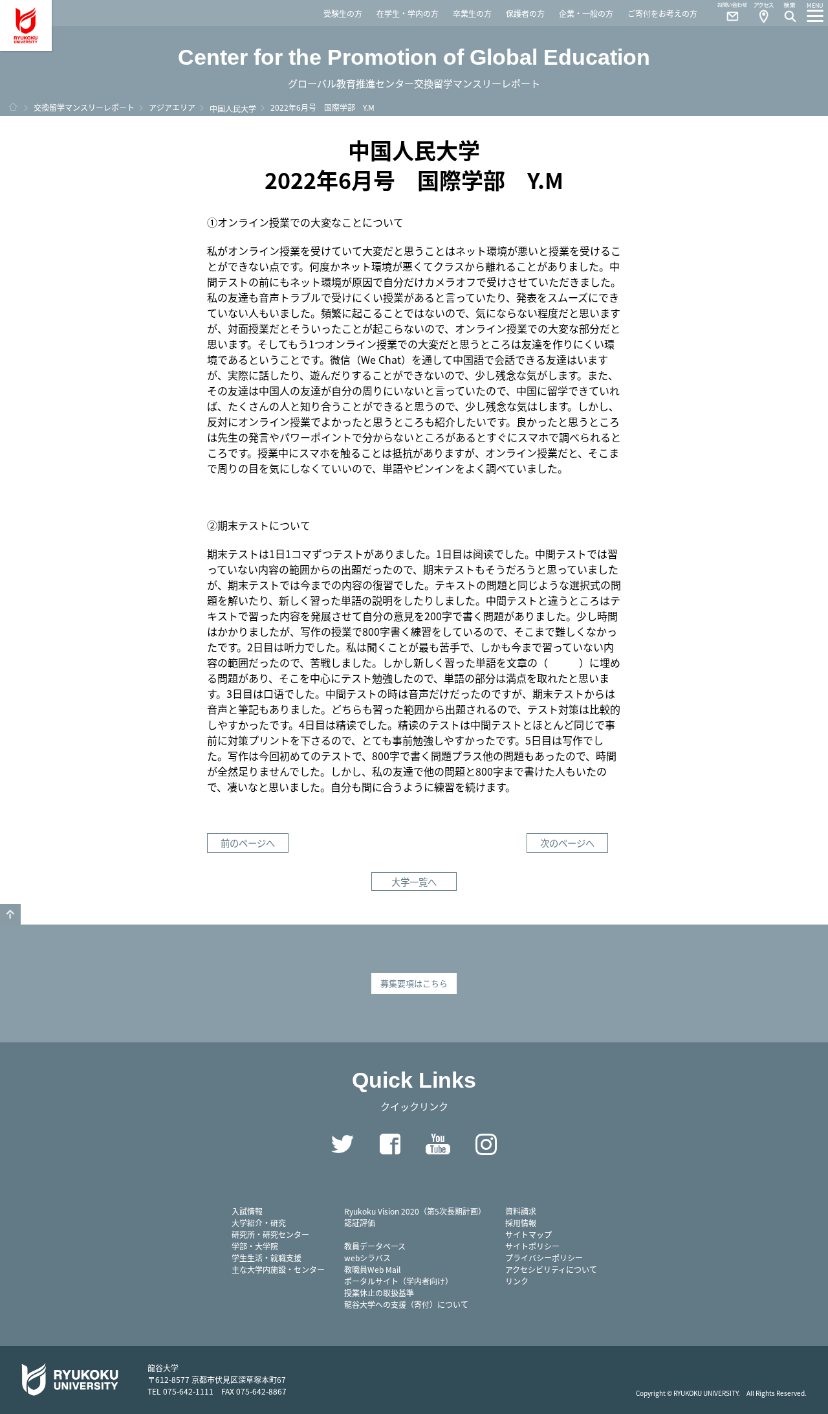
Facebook (390, 1144)
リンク (516, 1280)
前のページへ (248, 842)
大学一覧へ (414, 881)
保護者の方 (525, 13)
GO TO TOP (10, 914)
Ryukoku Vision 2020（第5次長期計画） (415, 1211)
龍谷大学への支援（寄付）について (406, 1304)
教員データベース (375, 1245)
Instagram (486, 1144)
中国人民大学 (233, 108)
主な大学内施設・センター (278, 1269)
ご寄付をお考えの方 (662, 13)
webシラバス (367, 1257)
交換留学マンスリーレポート (84, 107)
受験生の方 (342, 13)
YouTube (438, 1144)
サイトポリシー (532, 1245)
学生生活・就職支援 (266, 1257)
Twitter (342, 1144)
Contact (727, 13)
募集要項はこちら (414, 983)
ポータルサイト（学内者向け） (398, 1280)
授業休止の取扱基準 (379, 1292)
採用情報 (520, 1222)
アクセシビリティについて (551, 1269)
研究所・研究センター (270, 1234)
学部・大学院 (255, 1245)
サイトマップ (528, 1234)
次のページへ (567, 842)
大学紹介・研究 (259, 1222)
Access (763, 13)
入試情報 (247, 1211)
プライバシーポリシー (544, 1257)
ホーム (12, 106)
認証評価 (359, 1222)
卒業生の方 (472, 13)
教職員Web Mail (372, 1269)
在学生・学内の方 (407, 13)
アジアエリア (172, 107)
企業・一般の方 (586, 13)
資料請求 (520, 1211)
